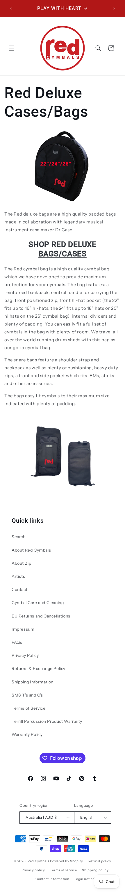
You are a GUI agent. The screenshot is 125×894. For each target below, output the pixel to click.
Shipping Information (32, 682)
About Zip (21, 563)
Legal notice (84, 879)
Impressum (23, 629)
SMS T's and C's (27, 695)
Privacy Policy (25, 655)
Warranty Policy (27, 734)
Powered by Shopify (66, 861)
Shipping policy (95, 870)
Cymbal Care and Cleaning (38, 602)
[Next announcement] (114, 8)
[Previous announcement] (10, 8)
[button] (11, 48)
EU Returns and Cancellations (41, 616)
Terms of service (63, 870)
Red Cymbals (39, 861)
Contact (19, 589)
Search (19, 536)
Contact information (52, 879)
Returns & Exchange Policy (38, 668)
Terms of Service (29, 708)
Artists (18, 576)
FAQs (17, 642)
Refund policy (99, 861)
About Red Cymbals (31, 550)
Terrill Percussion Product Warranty (47, 721)
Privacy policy (33, 870)
